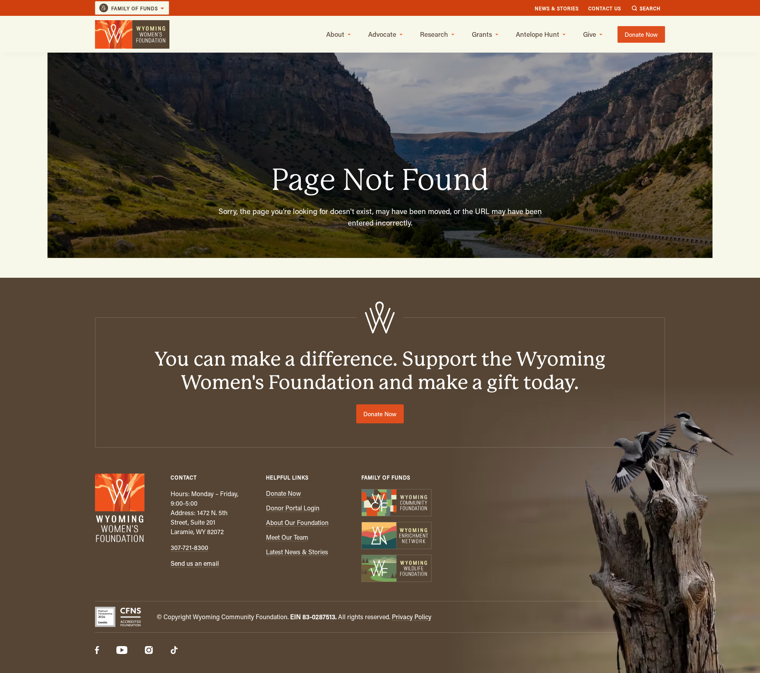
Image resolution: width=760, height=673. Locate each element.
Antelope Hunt (537, 34)
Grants (482, 34)
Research (434, 34)
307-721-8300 (189, 547)
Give (589, 34)
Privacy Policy (411, 616)
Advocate (382, 34)
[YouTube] (121, 651)
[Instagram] (149, 651)
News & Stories (557, 8)
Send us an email (195, 563)
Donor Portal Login (292, 508)
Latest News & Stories (297, 552)
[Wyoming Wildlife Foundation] (396, 569)
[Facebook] (97, 651)
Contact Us (604, 8)
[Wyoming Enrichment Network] (396, 536)
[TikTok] (174, 651)
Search (650, 8)
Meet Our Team (287, 537)
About (335, 34)
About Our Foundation (297, 522)
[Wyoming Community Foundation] (396, 503)
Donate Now (641, 34)
